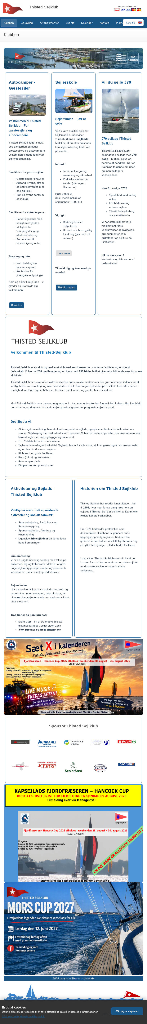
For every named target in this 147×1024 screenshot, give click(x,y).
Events (70, 22)
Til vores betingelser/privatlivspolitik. (23, 1016)
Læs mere (64, 253)
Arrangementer (49, 22)
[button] (127, 1011)
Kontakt (104, 22)
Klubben (9, 22)
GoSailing (27, 22)
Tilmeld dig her (66, 287)
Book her (16, 305)
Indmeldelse (123, 22)
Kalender (86, 22)
